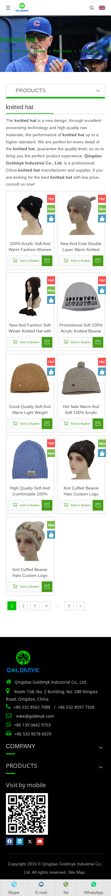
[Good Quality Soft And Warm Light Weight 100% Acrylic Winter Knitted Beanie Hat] (30, 377)
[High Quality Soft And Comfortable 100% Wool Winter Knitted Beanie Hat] (30, 459)
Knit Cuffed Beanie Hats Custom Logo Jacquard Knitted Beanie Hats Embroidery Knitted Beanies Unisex (81, 491)
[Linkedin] (19, 841)
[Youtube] (40, 841)
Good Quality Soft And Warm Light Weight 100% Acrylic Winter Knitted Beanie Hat (30, 409)
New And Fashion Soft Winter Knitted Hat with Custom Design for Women (30, 328)
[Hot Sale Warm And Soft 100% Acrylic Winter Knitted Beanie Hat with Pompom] (81, 377)
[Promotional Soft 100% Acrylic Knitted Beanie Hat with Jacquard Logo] (81, 296)
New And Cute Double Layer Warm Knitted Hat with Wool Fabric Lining (81, 246)
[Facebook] (9, 841)
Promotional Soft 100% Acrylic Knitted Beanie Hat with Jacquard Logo (81, 328)
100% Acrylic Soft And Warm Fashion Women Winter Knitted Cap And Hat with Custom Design (30, 246)
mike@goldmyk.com (35, 716)
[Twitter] (29, 841)
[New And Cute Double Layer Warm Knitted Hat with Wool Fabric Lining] (81, 214)
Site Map (76, 872)
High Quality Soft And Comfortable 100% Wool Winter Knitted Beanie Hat (30, 491)
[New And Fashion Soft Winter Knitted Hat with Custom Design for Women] (30, 296)
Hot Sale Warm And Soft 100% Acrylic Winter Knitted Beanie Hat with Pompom (81, 409)
